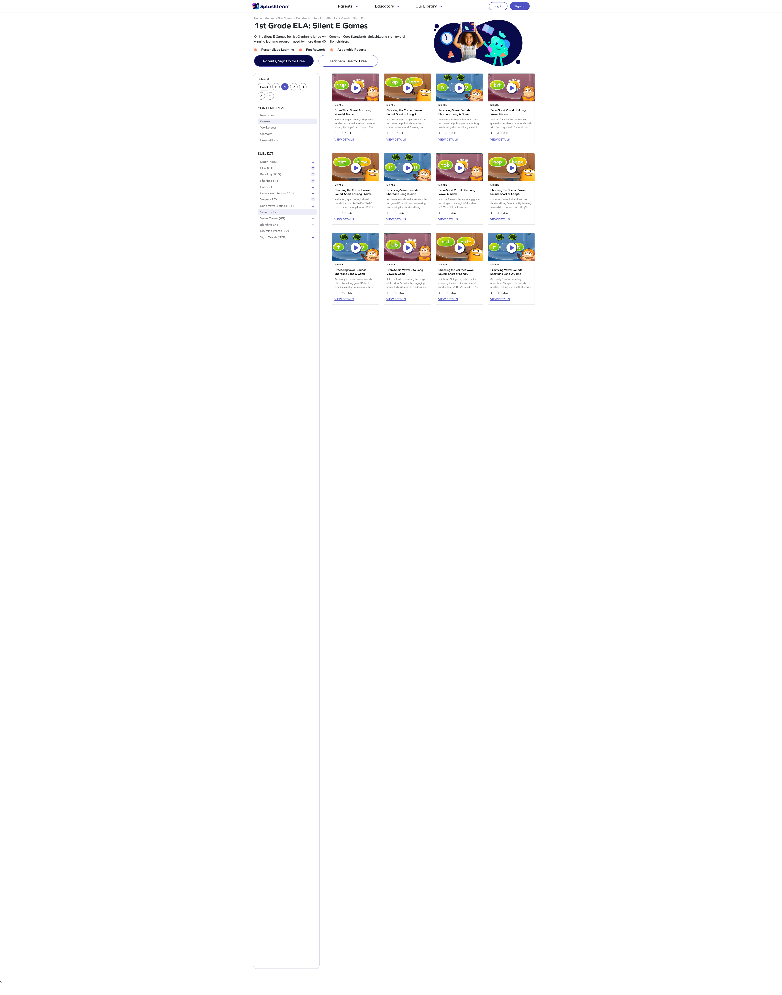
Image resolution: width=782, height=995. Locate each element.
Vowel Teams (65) (272, 218)
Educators (384, 6)
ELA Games (285, 18)
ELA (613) (268, 168)
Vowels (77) (268, 199)
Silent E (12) (269, 212)
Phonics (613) (270, 180)
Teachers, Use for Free (348, 61)
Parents (345, 6)
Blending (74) (269, 224)
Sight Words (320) (273, 237)
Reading (318, 18)
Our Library (426, 6)
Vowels (345, 18)
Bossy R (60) (269, 187)
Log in (498, 6)
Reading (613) (270, 174)
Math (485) (268, 161)
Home (258, 18)
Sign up (519, 6)
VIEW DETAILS (344, 139)
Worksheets (268, 127)
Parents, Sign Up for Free (284, 61)
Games (269, 18)
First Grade (303, 18)
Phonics (332, 18)
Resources (267, 115)
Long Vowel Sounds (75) (277, 205)
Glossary (266, 133)
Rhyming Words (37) (274, 230)
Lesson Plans (269, 140)
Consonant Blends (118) (277, 193)
